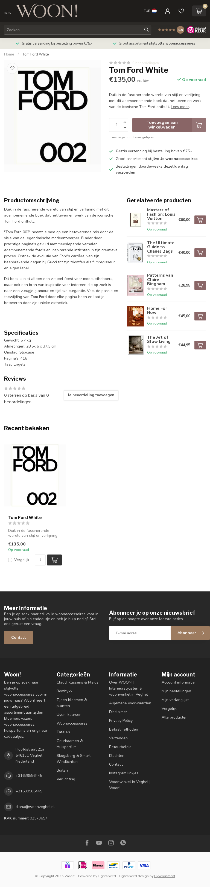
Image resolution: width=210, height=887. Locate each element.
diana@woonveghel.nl (35, 806)
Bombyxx (64, 691)
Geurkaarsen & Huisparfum (70, 743)
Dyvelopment (164, 876)
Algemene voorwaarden (130, 703)
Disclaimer (118, 711)
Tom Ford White (35, 54)
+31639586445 (29, 775)
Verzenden (118, 738)
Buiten (62, 770)
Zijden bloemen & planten (72, 702)
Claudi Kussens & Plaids (77, 682)
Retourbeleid (120, 746)
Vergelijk (21, 560)
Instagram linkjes (123, 773)
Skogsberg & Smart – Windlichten (75, 758)
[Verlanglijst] (181, 10)
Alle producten (175, 717)
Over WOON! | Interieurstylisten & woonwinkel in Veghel (128, 688)
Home (9, 54)
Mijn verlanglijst (175, 699)
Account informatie (178, 682)
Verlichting (66, 779)
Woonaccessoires (72, 723)
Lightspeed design (134, 876)
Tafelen (63, 732)
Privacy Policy (121, 720)
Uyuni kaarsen (69, 714)
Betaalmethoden (123, 729)
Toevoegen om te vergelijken (131, 137)
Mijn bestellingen (176, 691)
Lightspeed (107, 876)
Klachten (116, 755)
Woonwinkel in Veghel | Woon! (129, 784)
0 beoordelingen (145, 62)
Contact (18, 637)
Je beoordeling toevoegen (91, 395)
